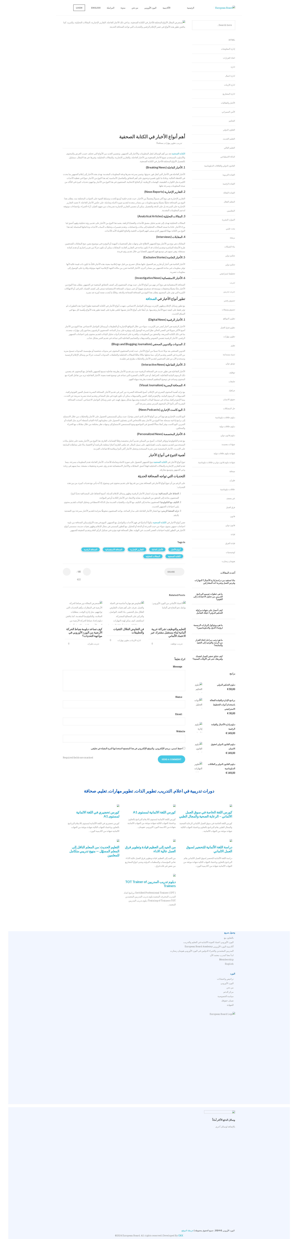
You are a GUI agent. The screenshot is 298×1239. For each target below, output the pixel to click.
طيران (90, 643)
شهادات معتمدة (228, 444)
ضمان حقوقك (227, 1000)
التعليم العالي (229, 147)
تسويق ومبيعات (228, 309)
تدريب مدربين (229, 291)
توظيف (173, 643)
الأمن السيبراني (228, 111)
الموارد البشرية (228, 219)
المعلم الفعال (229, 201)
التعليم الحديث (229, 138)
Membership (226, 959)
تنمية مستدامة (229, 354)
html (232, 39)
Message (178, 666)
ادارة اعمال (230, 75)
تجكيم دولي (230, 255)
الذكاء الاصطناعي (227, 156)
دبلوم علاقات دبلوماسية (225, 417)
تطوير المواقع (229, 318)
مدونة (123, 7)
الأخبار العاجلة (157, 549)
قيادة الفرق (230, 543)
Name (179, 696)
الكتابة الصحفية (178, 153)
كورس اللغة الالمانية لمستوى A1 (154, 812)
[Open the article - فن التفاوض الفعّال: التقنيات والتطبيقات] (134, 613)
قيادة (233, 534)
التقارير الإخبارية (137, 549)
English (96, 7)
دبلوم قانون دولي (228, 435)
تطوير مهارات (170, 143)
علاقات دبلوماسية (227, 489)
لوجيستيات (230, 552)
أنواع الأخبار (176, 549)
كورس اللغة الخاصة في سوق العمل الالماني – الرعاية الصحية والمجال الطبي (205, 814)
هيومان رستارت (228, 561)
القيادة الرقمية (229, 183)
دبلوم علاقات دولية (227, 426)
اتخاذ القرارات (229, 57)
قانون (232, 516)
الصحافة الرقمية (90, 549)
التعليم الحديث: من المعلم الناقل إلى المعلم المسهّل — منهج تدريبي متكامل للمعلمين (94, 851)
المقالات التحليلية (153, 556)
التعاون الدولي (229, 129)
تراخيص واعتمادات (225, 978)
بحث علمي (230, 228)
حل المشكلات (229, 408)
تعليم (233, 345)
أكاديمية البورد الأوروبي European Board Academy (209, 946)
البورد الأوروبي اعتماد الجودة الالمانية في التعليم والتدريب (208, 942)
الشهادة (230, 1004)
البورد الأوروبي (150, 7)
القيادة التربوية (229, 174)
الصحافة (151, 299)
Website (180, 731)
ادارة (233, 66)
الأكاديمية (166, 7)
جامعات (232, 381)
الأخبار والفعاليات (228, 102)
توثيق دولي (230, 363)
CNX (180, 1235)
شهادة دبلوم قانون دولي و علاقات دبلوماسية (216, 462)
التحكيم (232, 120)
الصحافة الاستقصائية (113, 549)
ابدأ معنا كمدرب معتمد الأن (222, 955)
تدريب (179, 143)
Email (179, 714)
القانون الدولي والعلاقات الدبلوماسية (219, 165)
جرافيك (232, 390)
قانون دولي (230, 525)
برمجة (232, 237)
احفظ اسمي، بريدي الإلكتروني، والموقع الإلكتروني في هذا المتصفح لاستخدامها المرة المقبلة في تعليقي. (137, 748)
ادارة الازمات (135, 640)
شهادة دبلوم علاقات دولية (224, 453)
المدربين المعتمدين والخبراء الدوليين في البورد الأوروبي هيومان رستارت (202, 950)
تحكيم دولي (230, 264)
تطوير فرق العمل (227, 327)
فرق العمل (230, 507)
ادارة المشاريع (229, 93)
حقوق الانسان (229, 399)
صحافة (160, 143)
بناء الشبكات (229, 246)
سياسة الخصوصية (226, 996)
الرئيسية (190, 7)
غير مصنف (230, 498)
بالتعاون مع (229, 937)
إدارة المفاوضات (228, 48)
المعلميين (231, 210)
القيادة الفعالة (229, 192)
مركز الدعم (228, 991)
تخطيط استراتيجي (227, 273)
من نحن (135, 7)
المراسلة (110, 7)
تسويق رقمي (229, 300)
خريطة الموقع (187, 1230)
